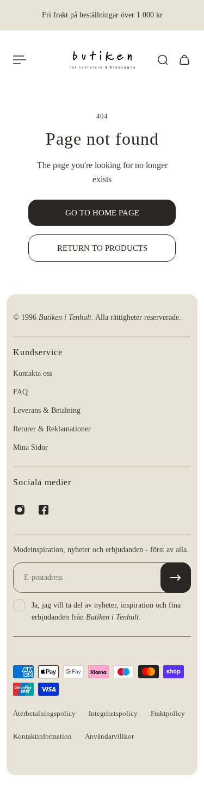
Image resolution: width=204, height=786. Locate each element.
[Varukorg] (184, 60)
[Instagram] (20, 510)
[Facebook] (43, 510)
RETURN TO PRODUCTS (102, 247)
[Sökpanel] (163, 60)
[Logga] (102, 59)
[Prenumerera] (175, 577)
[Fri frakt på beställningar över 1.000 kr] (102, 15)
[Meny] (19, 60)
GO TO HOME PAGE (102, 212)
